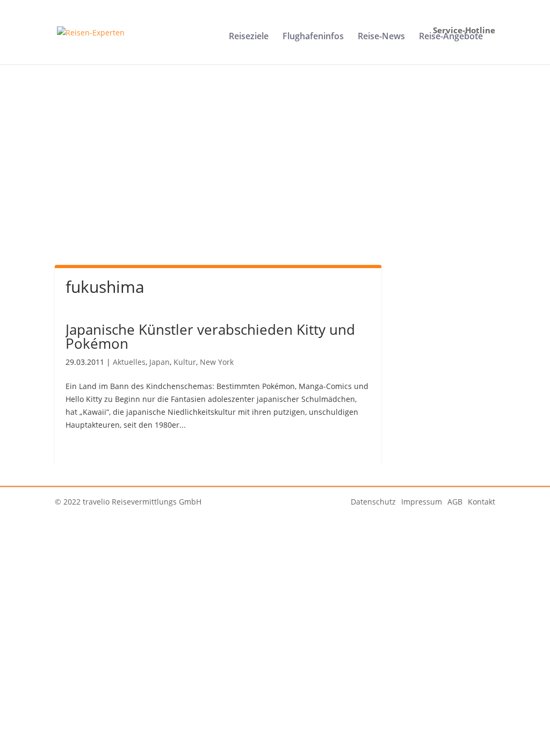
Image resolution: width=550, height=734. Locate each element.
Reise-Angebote (451, 37)
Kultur (184, 362)
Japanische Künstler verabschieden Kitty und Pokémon (210, 336)
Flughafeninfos (313, 37)
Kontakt (481, 501)
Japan (159, 362)
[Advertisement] (275, 176)
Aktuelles (129, 362)
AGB (454, 501)
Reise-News (381, 37)
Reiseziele (249, 37)
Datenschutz (373, 501)
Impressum (421, 501)
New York (217, 362)
